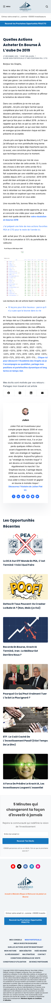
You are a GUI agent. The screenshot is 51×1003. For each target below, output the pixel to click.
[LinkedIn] (31, 393)
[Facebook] (8, 393)
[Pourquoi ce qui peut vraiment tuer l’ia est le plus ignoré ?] (25, 677)
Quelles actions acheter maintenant (25, 947)
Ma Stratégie (28, 954)
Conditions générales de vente (25, 958)
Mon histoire (10, 951)
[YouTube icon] (37, 496)
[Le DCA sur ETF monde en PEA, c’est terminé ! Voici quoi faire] (25, 544)
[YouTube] (13, 866)
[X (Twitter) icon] (28, 496)
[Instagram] (38, 866)
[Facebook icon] (13, 496)
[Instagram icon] (32, 496)
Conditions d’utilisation (14, 962)
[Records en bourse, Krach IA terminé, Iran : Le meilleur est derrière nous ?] (25, 630)
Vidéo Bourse (40, 951)
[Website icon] (23, 496)
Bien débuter (25, 951)
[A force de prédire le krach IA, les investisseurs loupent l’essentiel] (25, 766)
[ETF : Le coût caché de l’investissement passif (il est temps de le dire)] (25, 719)
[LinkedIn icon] (18, 496)
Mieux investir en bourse (25, 943)
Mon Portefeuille (33, 940)
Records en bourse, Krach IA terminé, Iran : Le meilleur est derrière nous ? (20, 650)
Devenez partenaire (38, 962)
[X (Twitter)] (20, 393)
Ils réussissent (12, 954)
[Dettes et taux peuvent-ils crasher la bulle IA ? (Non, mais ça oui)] (25, 587)
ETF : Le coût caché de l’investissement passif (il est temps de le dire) (25, 740)
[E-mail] (42, 393)
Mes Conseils (15, 940)
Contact (42, 954)
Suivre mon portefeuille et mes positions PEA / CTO (25, 58)
